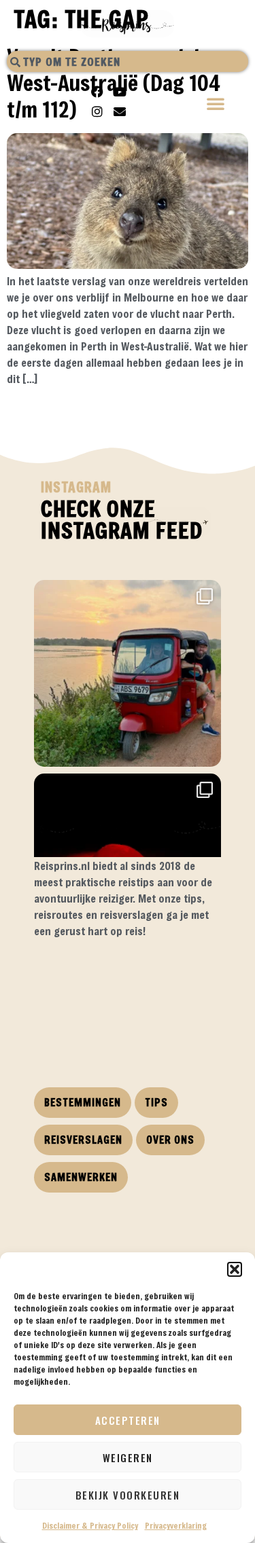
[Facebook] (97, 92)
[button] (234, 1269)
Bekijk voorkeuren (127, 1494)
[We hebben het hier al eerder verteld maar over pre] (127, 673)
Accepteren (127, 1420)
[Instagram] (97, 111)
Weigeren (128, 1457)
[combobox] (127, 61)
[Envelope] (120, 111)
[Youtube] (120, 92)
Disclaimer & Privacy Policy (90, 1525)
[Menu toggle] (216, 105)
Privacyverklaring (176, 1525)
